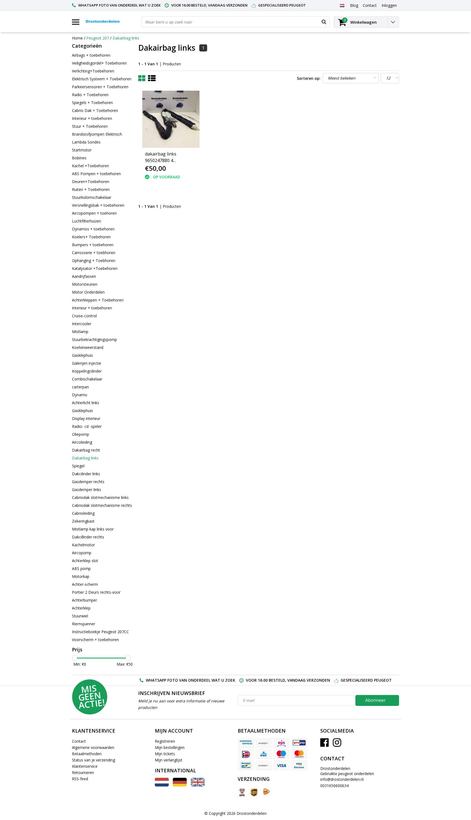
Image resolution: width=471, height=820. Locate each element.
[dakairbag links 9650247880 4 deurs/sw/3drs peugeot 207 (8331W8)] (171, 119)
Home (77, 38)
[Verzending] (242, 792)
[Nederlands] (341, 5)
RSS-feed (80, 778)
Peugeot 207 (97, 38)
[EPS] (281, 743)
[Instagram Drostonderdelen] (337, 744)
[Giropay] (299, 743)
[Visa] (281, 765)
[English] (198, 785)
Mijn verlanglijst (168, 760)
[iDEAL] (246, 754)
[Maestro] (281, 754)
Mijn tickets (165, 753)
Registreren (165, 741)
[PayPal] (263, 765)
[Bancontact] (246, 765)
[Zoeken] (324, 22)
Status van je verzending (93, 760)
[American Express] (246, 743)
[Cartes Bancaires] (263, 743)
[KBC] (263, 754)
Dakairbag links (126, 38)
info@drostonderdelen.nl (342, 779)
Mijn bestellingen (170, 747)
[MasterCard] (299, 754)
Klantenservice (85, 766)
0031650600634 (334, 785)
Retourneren (83, 772)
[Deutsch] (180, 785)
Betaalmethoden (87, 753)
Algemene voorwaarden (93, 747)
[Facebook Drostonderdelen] (324, 744)
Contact (79, 741)
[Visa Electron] (299, 765)
